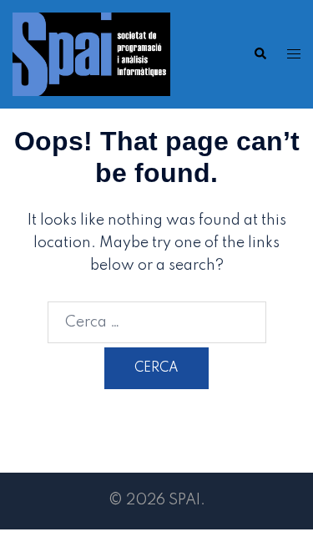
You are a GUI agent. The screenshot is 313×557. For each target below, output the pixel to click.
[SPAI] (91, 53)
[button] (259, 54)
